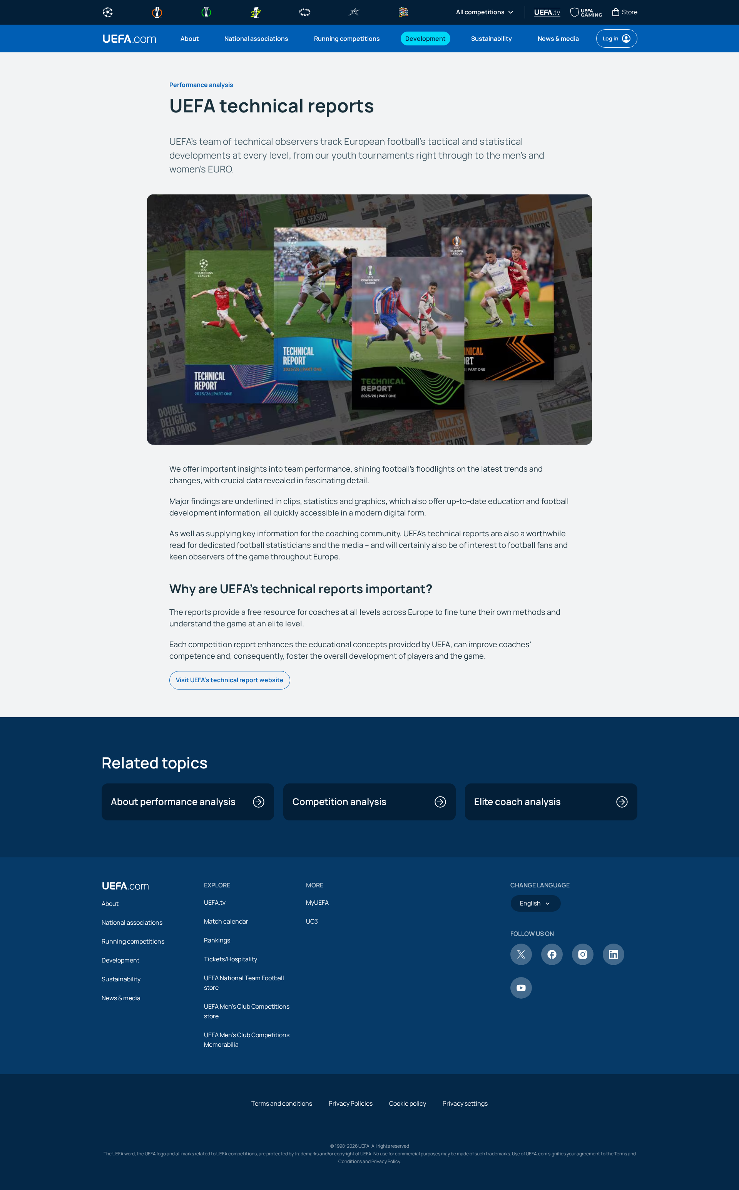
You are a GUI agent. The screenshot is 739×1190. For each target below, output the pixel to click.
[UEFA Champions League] (108, 11)
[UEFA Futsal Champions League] (354, 11)
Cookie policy (407, 1103)
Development (120, 960)
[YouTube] (521, 996)
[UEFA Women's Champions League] (305, 11)
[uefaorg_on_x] (521, 963)
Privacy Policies (351, 1103)
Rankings (217, 940)
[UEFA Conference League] (206, 11)
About (110, 903)
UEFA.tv (215, 902)
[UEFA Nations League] (403, 11)
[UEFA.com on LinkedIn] (613, 963)
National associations (132, 922)
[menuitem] (193, 38)
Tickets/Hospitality (230, 959)
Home (129, 38)
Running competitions (133, 941)
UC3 (312, 921)
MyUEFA (317, 902)
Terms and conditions (281, 1103)
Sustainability (121, 979)
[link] (190, 38)
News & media (121, 998)
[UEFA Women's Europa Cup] (255, 11)
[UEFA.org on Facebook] (552, 963)
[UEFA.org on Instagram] (583, 963)
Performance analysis (201, 84)
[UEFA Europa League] (157, 11)
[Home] (125, 886)
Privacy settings (465, 1103)
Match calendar (226, 921)
